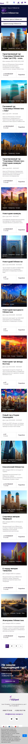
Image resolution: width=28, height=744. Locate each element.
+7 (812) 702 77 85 (7, 676)
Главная (3, 8)
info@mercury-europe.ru (14, 714)
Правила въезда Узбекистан (12, 23)
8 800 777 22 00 (6, 674)
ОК (24, 735)
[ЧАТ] (21, 2)
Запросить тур (10, 681)
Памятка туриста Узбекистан (12, 19)
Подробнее (21, 74)
